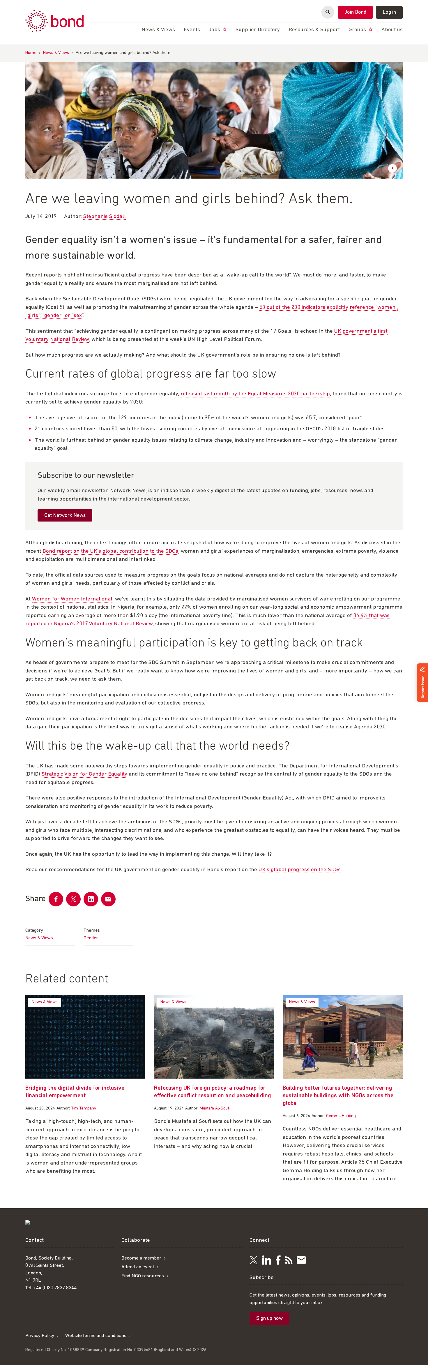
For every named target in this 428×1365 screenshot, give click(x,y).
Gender (91, 938)
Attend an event (137, 1266)
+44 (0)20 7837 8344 (55, 1287)
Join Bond (355, 12)
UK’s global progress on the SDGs (300, 870)
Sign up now (269, 1318)
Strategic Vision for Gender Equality (84, 774)
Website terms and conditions (95, 1335)
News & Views (56, 53)
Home (30, 53)
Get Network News (65, 515)
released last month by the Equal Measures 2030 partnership (255, 394)
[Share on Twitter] (73, 899)
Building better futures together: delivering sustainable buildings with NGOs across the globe (338, 1095)
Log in (389, 12)
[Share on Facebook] (56, 899)
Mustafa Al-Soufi (215, 1108)
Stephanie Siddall (104, 216)
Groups (358, 30)
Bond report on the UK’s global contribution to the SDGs (110, 551)
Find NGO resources (142, 1276)
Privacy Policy (39, 1335)
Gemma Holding (341, 1116)
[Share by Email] (108, 899)
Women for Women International (72, 599)
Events (192, 30)
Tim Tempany (83, 1108)
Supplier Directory (258, 30)
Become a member (141, 1258)
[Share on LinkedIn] (91, 899)
